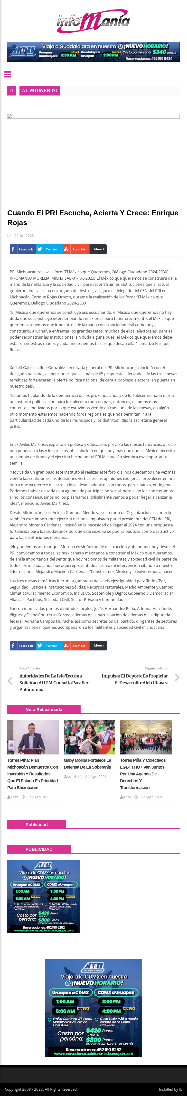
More (98, 249)
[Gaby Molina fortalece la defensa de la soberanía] (89, 737)
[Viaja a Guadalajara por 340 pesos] (93, 52)
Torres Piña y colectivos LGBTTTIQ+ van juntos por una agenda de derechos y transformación (143, 774)
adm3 (15, 797)
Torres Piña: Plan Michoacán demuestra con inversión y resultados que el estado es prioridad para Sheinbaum (32, 774)
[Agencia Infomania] (93, 21)
